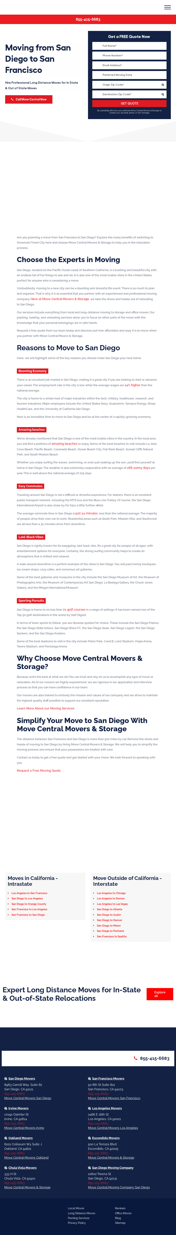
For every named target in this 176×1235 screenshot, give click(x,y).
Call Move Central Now (30, 99)
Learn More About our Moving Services (45, 708)
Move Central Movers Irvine (24, 1128)
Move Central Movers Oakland (26, 1157)
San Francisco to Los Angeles (29, 909)
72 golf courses (74, 609)
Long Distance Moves (81, 1213)
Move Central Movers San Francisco (114, 1098)
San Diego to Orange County (29, 904)
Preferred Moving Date (129, 75)
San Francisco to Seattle (112, 936)
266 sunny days (138, 468)
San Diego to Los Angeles (27, 898)
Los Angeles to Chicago (111, 893)
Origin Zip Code (129, 85)
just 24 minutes (86, 513)
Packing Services (78, 1218)
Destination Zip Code (129, 94)
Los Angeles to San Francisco (29, 893)
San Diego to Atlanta (109, 909)
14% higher (132, 385)
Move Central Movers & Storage (111, 1157)
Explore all (160, 994)
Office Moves (123, 1213)
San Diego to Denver (109, 920)
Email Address (129, 65)
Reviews (120, 1208)
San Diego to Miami (109, 925)
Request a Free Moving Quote (39, 770)
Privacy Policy (77, 1223)
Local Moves (76, 1208)
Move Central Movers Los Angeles (113, 1128)
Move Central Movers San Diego (27, 1098)
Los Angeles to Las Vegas (112, 904)
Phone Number (129, 55)
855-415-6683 (88, 19)
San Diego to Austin (109, 914)
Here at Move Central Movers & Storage (60, 299)
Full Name (129, 46)
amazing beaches (64, 443)
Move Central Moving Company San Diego (119, 1187)
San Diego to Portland (110, 931)
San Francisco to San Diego (28, 914)
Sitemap (120, 1223)
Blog (118, 1218)
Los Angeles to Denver (111, 898)
